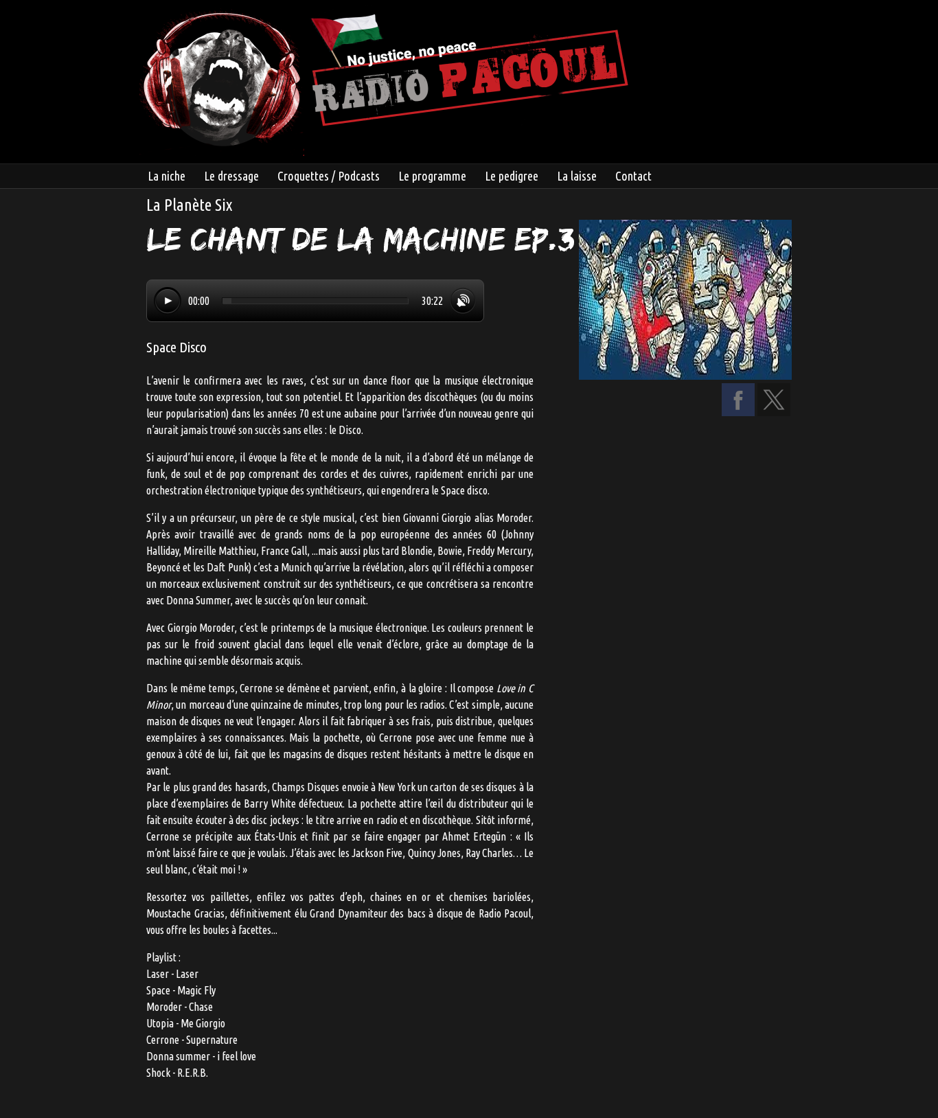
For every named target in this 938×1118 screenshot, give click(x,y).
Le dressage (231, 176)
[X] (773, 412)
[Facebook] (738, 412)
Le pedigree (511, 176)
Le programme (432, 176)
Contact (633, 176)
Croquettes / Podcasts (328, 176)
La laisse (577, 176)
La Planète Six (189, 205)
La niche (166, 176)
